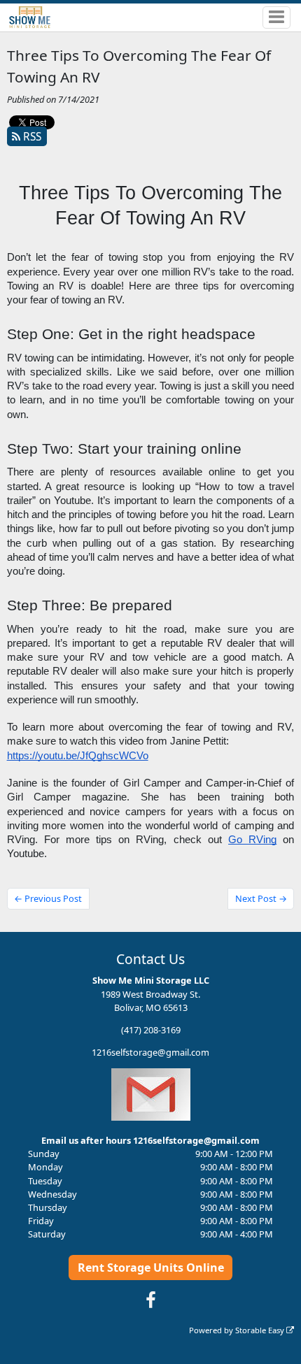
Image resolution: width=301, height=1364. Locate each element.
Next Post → (261, 898)
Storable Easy (260, 1330)
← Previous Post (48, 898)
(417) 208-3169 (151, 1030)
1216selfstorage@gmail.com (150, 1052)
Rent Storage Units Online (151, 1267)
